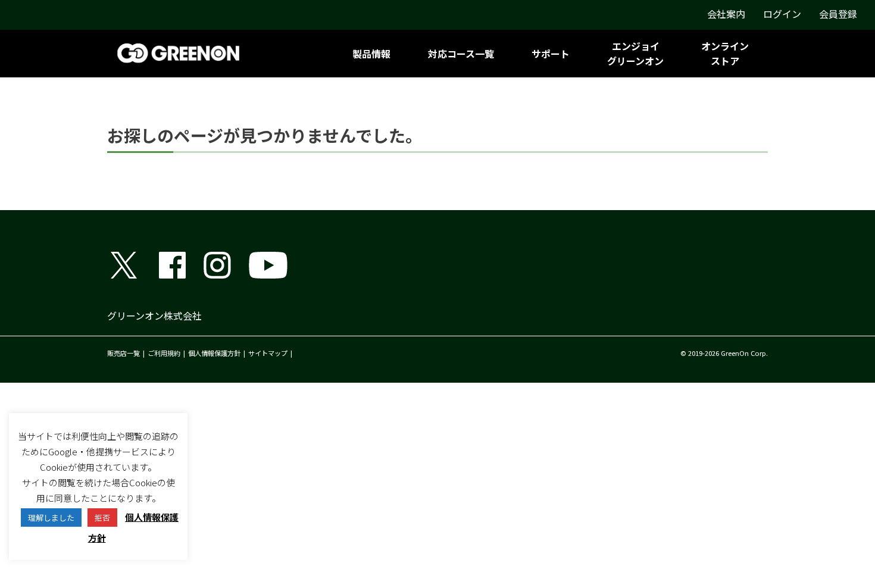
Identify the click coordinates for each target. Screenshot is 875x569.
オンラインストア (725, 53)
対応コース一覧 (461, 53)
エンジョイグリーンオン (635, 53)
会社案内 (726, 14)
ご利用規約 (164, 353)
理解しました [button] (51, 517)
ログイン (782, 14)
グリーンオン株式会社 (154, 315)
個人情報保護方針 (214, 353)
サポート (551, 53)
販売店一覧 (123, 353)
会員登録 (838, 14)
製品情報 (371, 53)
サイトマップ (268, 353)
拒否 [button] (102, 517)
